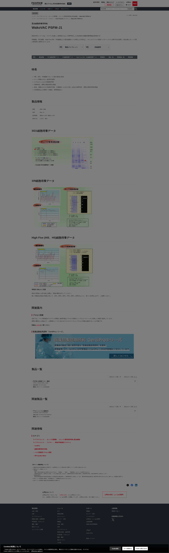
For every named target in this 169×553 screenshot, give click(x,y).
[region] (84, 548)
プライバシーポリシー (37, 551)
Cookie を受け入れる (141, 548)
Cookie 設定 (115, 548)
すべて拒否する (128, 548)
